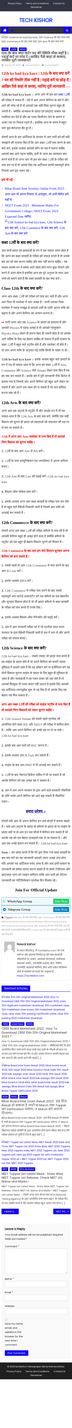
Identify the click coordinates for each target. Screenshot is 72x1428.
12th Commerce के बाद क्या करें (54, 917)
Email (9, 1292)
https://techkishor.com (30, 975)
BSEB (5, 49)
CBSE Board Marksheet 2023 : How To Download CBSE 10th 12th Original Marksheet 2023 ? (34, 1032)
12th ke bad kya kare (55, 921)
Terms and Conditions (37, 3)
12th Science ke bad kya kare (17, 925)
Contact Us (59, 3)
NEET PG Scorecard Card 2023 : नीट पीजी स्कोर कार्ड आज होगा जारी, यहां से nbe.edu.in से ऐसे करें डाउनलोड (63, 1211)
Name (9, 1279)
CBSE (13, 49)
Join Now (61, 901)
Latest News (17, 1024)
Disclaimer (36, 7)
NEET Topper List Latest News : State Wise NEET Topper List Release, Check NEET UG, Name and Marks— (32, 1178)
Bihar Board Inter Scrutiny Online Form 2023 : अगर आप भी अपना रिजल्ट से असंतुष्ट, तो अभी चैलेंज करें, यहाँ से (37, 194)
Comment (12, 1246)
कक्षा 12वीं (64, 94)
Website (9, 1306)
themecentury (56, 1366)
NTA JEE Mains (27, 1169)
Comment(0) (52, 65)
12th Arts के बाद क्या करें (25, 917)
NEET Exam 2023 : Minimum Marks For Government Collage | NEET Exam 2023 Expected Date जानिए (32, 211)
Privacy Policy (15, 3)
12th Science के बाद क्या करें (48, 925)
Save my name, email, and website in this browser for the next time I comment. (14, 1334)
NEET (5, 1169)
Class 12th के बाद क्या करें (44, 930)
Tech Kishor (36, 20)
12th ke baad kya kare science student (22, 921)
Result (23, 1096)
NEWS (23, 49)
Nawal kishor (32, 65)
